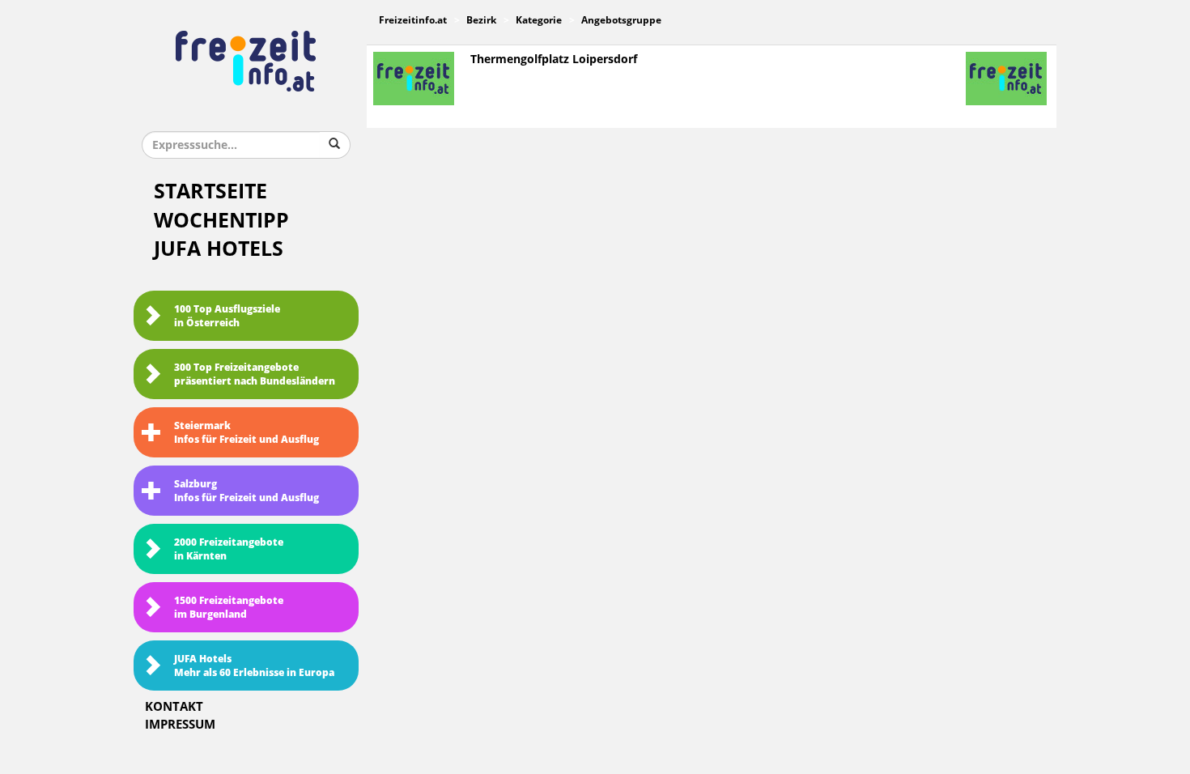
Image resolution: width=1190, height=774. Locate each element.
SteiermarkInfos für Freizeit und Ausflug (246, 432)
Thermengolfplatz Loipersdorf (553, 59)
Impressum (180, 724)
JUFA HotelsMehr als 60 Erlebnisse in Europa (254, 665)
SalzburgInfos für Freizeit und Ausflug (246, 491)
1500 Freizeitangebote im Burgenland (228, 607)
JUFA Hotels (218, 249)
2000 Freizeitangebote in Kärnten (228, 549)
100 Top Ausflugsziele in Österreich (227, 316)
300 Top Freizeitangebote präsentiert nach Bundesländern (254, 374)
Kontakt (174, 707)
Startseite (210, 191)
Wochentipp (221, 220)
